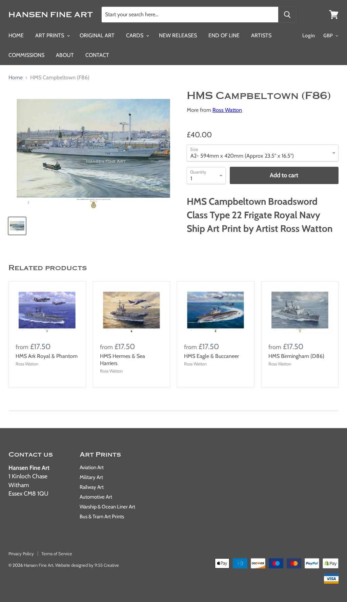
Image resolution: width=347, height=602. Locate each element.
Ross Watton (227, 110)
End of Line (224, 35)
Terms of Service (56, 553)
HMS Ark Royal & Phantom (47, 356)
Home (16, 35)
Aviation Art (92, 467)
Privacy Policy (21, 553)
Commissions (26, 55)
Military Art (91, 477)
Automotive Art (96, 497)
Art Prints (50, 35)
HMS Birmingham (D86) (296, 356)
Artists (261, 35)
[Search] (287, 14)
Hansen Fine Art (38, 565)
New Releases (178, 35)
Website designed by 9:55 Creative (87, 565)
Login (308, 36)
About (65, 55)
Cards (135, 35)
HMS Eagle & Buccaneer (211, 356)
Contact (97, 55)
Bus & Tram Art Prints (102, 517)
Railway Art (92, 487)
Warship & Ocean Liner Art (107, 507)
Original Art (97, 35)
